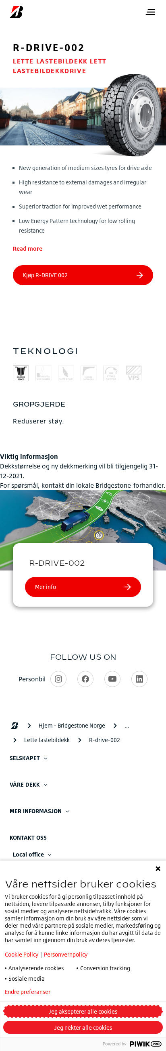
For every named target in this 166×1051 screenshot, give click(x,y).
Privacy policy (90, 992)
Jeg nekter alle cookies (83, 1027)
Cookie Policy (21, 954)
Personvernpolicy (65, 954)
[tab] (21, 374)
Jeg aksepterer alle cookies (83, 1011)
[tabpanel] (83, 412)
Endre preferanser (27, 992)
